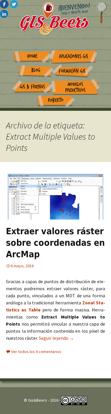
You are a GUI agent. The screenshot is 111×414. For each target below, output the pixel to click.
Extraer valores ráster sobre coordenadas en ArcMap (55, 242)
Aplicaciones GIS (73, 56)
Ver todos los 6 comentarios (36, 351)
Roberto (55, 100)
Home (32, 56)
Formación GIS (72, 71)
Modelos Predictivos (75, 87)
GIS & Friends (32, 87)
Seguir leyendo (56, 338)
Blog (36, 70)
